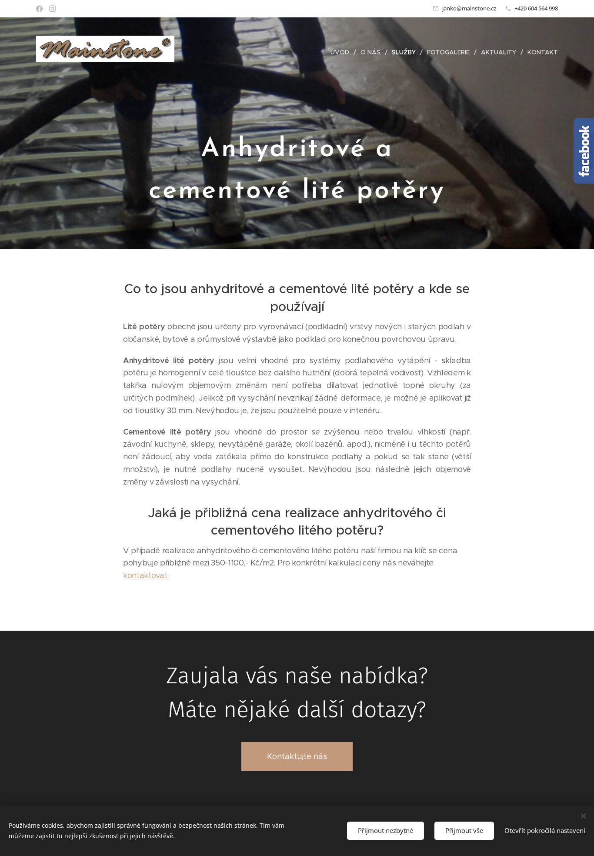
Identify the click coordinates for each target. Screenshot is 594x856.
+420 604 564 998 (536, 8)
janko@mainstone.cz (469, 8)
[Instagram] (52, 8)
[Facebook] (39, 8)
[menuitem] (342, 52)
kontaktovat (145, 575)
